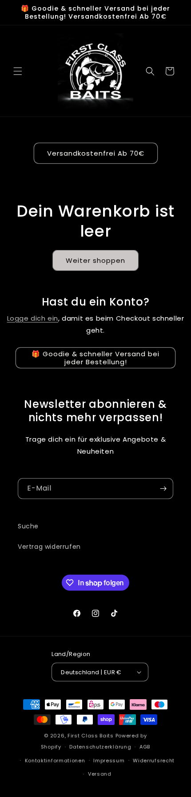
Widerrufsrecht (154, 760)
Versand (99, 773)
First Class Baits (91, 735)
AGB (144, 746)
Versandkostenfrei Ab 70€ (95, 153)
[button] (18, 71)
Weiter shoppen (95, 260)
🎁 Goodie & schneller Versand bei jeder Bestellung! (95, 357)
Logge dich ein (32, 318)
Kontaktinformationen (55, 760)
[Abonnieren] (163, 488)
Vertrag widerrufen (49, 546)
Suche (28, 526)
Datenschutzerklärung (100, 746)
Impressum (108, 760)
